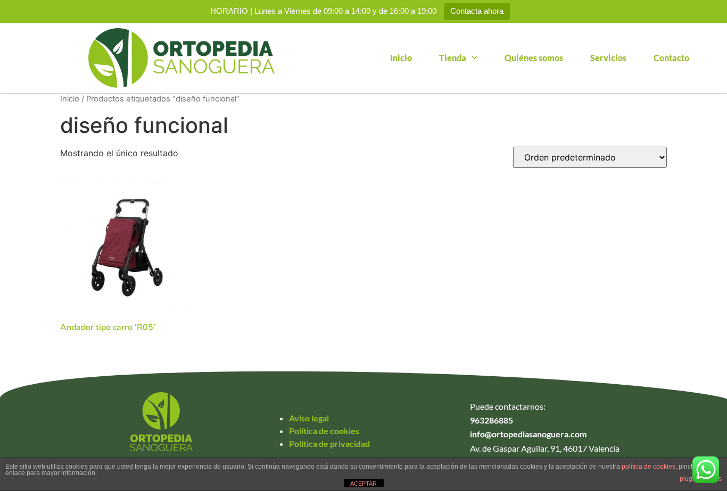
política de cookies (648, 466)
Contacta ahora (476, 10)
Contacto (671, 58)
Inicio (401, 58)
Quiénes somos (534, 58)
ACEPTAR (363, 483)
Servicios (608, 58)
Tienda (452, 58)
